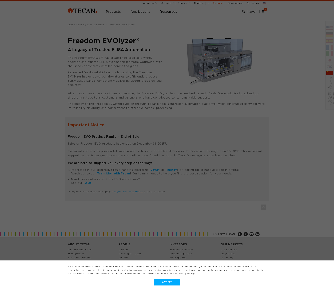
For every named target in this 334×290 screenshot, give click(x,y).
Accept (167, 282)
